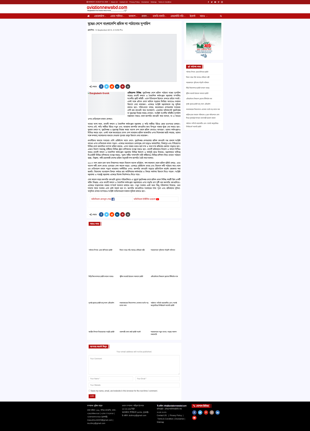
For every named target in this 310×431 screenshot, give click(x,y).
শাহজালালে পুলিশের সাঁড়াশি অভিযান (197, 82)
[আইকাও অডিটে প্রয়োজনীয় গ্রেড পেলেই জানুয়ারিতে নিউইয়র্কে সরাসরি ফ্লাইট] (165, 290)
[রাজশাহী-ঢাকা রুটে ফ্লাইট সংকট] (134, 319)
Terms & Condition (164, 2)
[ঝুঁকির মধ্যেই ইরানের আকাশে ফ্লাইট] (134, 264)
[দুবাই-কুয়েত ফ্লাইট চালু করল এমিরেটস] (103, 290)
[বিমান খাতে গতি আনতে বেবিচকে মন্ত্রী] (134, 237)
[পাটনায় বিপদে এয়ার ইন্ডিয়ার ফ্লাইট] (103, 237)
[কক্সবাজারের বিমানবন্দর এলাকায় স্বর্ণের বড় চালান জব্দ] (134, 290)
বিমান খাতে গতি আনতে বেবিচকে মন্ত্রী (197, 77)
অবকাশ (132, 16)
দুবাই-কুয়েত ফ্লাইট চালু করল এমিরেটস (198, 104)
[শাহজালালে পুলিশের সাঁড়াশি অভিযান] (165, 237)
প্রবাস (144, 16)
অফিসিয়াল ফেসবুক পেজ (101, 199)
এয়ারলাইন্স (99, 16)
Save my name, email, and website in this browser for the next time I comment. (124, 391)
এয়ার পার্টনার (116, 16)
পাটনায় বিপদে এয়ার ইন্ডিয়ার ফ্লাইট (197, 72)
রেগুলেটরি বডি (177, 16)
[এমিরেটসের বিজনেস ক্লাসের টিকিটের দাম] (165, 264)
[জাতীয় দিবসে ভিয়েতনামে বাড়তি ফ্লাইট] (103, 319)
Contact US (124, 2)
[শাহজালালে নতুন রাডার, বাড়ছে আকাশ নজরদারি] (165, 319)
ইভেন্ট (192, 16)
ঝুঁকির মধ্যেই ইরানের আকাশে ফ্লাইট (197, 93)
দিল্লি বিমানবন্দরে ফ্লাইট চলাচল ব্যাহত (197, 88)
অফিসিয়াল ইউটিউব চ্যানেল (144, 199)
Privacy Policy (134, 2)
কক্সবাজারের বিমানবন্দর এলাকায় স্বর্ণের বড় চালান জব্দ (203, 109)
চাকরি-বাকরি (158, 16)
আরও (203, 16)
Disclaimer (145, 2)
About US (114, 2)
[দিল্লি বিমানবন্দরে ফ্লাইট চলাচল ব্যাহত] (103, 264)
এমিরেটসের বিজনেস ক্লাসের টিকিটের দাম (199, 99)
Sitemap (153, 2)
